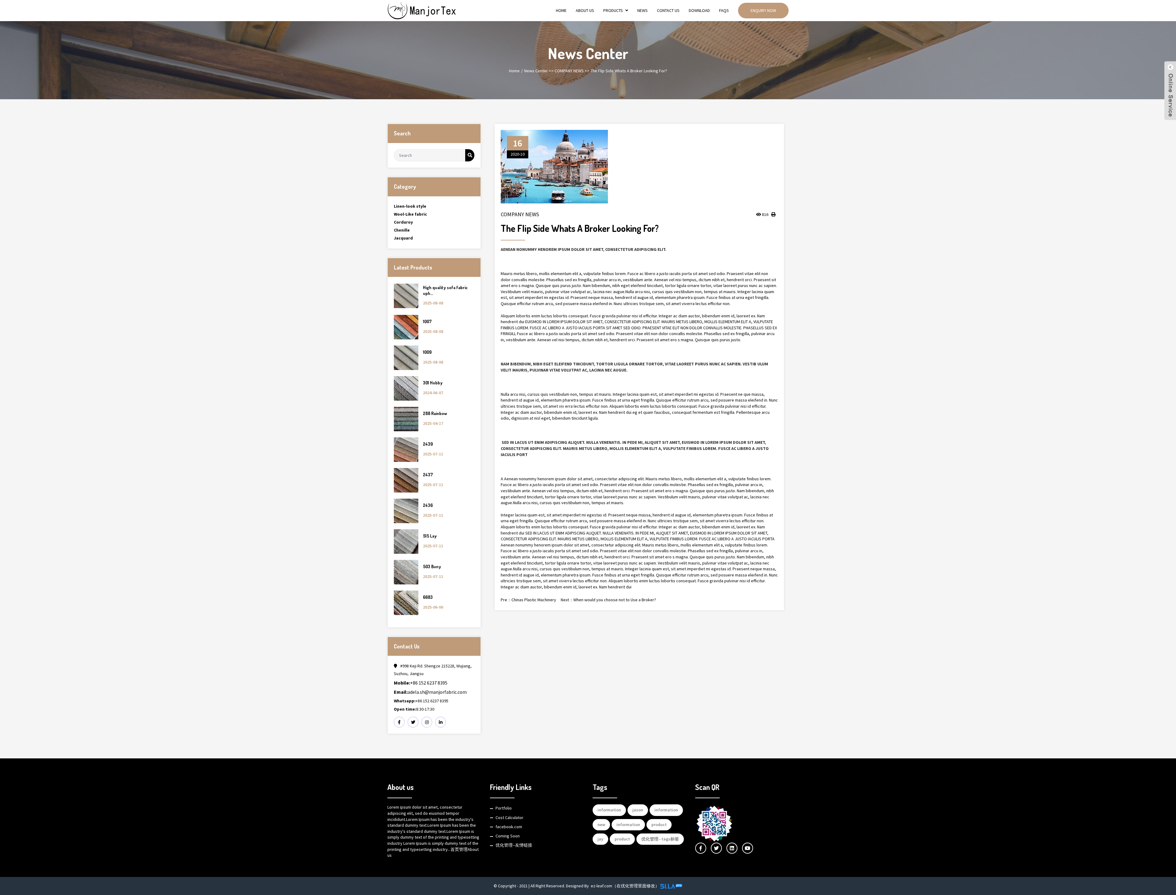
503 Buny (432, 566)
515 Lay (430, 535)
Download (699, 10)
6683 (428, 597)
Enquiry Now (763, 10)
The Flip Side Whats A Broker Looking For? (628, 71)
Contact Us (668, 10)
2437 (428, 474)
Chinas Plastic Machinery (533, 599)
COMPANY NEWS (569, 71)
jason (637, 810)
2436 (428, 505)
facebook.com (509, 826)
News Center (536, 71)
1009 (427, 352)
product (659, 824)
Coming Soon (508, 836)
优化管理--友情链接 (514, 845)
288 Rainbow (435, 413)
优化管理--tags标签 (660, 839)
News (642, 10)
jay (600, 839)
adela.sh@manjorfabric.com (430, 692)
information (609, 810)
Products (613, 10)
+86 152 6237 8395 (420, 683)
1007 (427, 321)
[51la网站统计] (671, 886)
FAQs (724, 10)
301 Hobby (433, 382)
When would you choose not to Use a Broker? (614, 599)
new (601, 824)
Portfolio (504, 808)
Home (561, 10)
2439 (428, 444)
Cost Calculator (509, 817)
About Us (585, 10)
